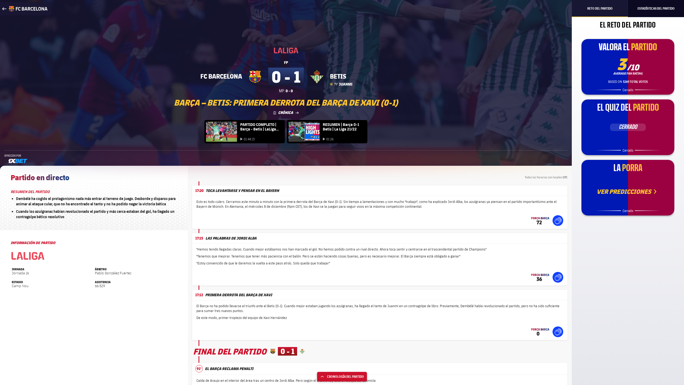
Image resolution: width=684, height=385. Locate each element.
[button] (558, 220)
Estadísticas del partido (656, 8)
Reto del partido (600, 8)
